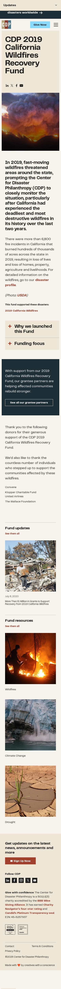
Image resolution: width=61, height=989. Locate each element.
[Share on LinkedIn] (7, 880)
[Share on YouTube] (34, 880)
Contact (9, 946)
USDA (22, 295)
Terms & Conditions (42, 946)
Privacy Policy (12, 951)
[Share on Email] (21, 86)
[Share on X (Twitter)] (12, 86)
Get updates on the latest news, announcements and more (29, 848)
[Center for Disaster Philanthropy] (6, 24)
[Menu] (56, 24)
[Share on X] (27, 880)
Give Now (40, 25)
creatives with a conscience (39, 965)
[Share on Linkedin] (7, 86)
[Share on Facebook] (17, 86)
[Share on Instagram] (21, 880)
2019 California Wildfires (21, 310)
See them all (12, 534)
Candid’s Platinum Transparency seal (29, 913)
